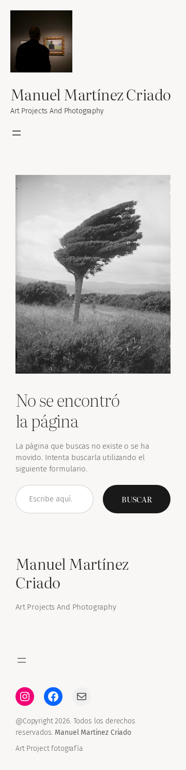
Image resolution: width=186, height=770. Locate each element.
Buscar (136, 499)
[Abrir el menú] (16, 133)
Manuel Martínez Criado (90, 94)
